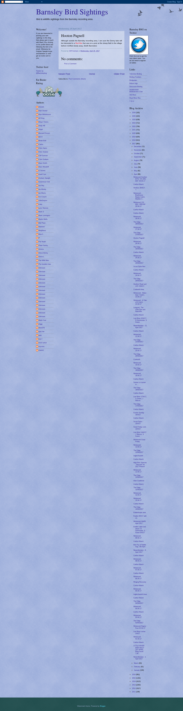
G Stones (42, 171)
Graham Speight (44, 178)
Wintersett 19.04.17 (137, 364)
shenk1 (41, 350)
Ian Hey (41, 185)
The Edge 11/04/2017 (138, 488)
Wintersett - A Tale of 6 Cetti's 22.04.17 (140, 302)
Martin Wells (43, 219)
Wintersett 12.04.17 (137, 471)
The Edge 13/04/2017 (138, 451)
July (135, 164)
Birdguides (133, 80)
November (138, 150)
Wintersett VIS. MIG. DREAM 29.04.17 (139, 204)
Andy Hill (42, 126)
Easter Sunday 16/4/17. (138, 413)
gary (40, 335)
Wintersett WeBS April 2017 (139, 522)
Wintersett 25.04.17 (137, 257)
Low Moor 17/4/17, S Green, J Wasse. (140, 398)
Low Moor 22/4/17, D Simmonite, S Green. (140, 320)
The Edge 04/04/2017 (138, 602)
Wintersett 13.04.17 (137, 446)
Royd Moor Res (135, 98)
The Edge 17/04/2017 (138, 405)
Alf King (41, 118)
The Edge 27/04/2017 (138, 234)
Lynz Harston (43, 208)
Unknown (42, 268)
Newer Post (64, 74)
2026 (134, 113)
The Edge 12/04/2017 (138, 476)
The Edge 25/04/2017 (138, 262)
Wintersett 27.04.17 (137, 228)
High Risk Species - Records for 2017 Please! (140, 464)
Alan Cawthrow (138, 481)
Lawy (40, 204)
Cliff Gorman (43, 156)
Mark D (41, 212)
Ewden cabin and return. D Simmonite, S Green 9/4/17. (139, 529)
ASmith (41, 107)
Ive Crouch (42, 197)
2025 (134, 116)
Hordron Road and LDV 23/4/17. (139, 285)
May (136, 171)
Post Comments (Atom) (77, 79)
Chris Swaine (43, 152)
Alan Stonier (43, 111)
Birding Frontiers (135, 77)
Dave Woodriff (44, 167)
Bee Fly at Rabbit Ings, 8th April (139, 546)
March (136, 663)
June (136, 167)
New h (41, 234)
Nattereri (42, 227)
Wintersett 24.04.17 (137, 274)
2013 (134, 685)
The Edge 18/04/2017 (138, 389)
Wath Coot (42, 320)
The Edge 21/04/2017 (138, 341)
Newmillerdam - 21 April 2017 (140, 326)
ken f (40, 339)
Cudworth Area (138, 289)
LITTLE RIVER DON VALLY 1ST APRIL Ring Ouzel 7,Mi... (138, 649)
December (138, 146)
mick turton (43, 343)
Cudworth (136, 359)
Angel (41, 129)
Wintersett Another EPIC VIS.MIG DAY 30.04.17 (140, 179)
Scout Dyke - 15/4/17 (138, 422)
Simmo (41, 249)
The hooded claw (45, 264)
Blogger (102, 706)
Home (92, 74)
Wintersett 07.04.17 (137, 569)
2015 (134, 678)
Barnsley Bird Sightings (72, 11)
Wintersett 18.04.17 (137, 374)
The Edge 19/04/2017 (138, 369)
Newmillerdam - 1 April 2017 (139, 658)
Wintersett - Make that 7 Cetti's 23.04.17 (139, 295)
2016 (134, 674)
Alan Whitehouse (45, 114)
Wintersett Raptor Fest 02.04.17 (139, 627)
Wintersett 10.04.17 (137, 499)
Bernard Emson (44, 133)
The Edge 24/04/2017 (138, 280)
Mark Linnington (44, 215)
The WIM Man (44, 260)
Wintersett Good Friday (139, 440)
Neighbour (42, 230)
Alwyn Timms (43, 122)
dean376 (42, 328)
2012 (134, 688)
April (136, 174)
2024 (134, 119)
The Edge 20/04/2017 (138, 355)
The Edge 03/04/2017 (138, 622)
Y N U (131, 101)
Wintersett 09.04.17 (137, 537)
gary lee (41, 331)
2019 (134, 137)
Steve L (41, 257)
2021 (134, 130)
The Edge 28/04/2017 (138, 223)
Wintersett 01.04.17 (137, 638)
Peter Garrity (43, 245)
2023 (134, 123)
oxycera (41, 346)
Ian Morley (42, 189)
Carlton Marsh (138, 184)
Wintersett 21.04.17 (137, 335)
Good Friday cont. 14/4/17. (139, 428)
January (137, 670)
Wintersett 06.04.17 (137, 577)
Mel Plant (42, 223)
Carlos (41, 144)
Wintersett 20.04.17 (137, 349)
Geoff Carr (42, 174)
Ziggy (41, 324)
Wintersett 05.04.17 (137, 590)
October (137, 153)
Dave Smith (43, 163)
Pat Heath (42, 242)
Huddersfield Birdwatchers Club (136, 91)
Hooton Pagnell (138, 238)
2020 (134, 133)
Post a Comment (70, 64)
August (137, 160)
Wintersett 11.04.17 (137, 494)
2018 (134, 140)
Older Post (119, 74)
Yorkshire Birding (135, 74)
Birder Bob (42, 141)
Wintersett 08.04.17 (137, 560)
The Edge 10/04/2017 (138, 508)
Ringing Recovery (139, 582)
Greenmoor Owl (44, 182)
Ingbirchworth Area (140, 594)
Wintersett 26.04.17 (137, 242)
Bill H (40, 137)
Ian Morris (42, 193)
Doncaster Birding (135, 87)
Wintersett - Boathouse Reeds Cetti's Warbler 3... (139, 196)
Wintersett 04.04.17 (137, 607)
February (137, 667)
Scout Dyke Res (139, 266)
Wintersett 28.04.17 (137, 217)
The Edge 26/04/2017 (138, 248)
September (138, 157)
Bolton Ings (133, 83)
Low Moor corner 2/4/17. (139, 632)
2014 (134, 681)
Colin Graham (43, 159)
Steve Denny (43, 253)
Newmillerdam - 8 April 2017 (139, 551)
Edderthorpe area (139, 512)
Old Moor (132, 95)
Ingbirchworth (138, 456)
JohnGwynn (43, 200)
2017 (134, 144)
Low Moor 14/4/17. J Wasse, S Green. (140, 434)
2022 (134, 126)
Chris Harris (43, 148)
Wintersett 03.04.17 (137, 616)
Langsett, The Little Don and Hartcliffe (139, 309)
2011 (134, 692)
